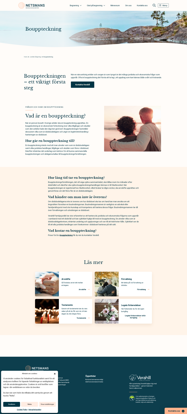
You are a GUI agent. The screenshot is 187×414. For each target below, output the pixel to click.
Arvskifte (65, 279)
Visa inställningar (47, 404)
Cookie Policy (22, 410)
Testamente (67, 305)
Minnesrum (115, 5)
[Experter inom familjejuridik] (140, 378)
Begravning (74, 5)
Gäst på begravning (94, 5)
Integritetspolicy (34, 410)
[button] (55, 373)
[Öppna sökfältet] (154, 5)
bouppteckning (66, 235)
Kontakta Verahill (82, 84)
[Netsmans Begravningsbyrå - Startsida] (36, 368)
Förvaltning (126, 279)
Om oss (128, 5)
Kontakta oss (142, 5)
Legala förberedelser (131, 305)
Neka (30, 404)
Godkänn (11, 404)
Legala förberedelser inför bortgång (135, 317)
